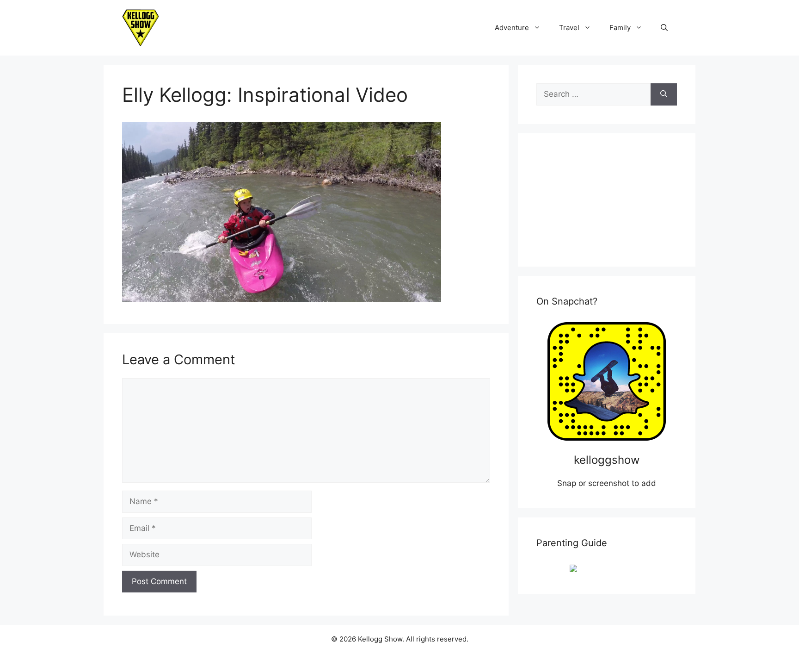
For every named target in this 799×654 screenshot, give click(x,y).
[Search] (664, 94)
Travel (569, 27)
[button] (664, 28)
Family (620, 27)
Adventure (512, 27)
